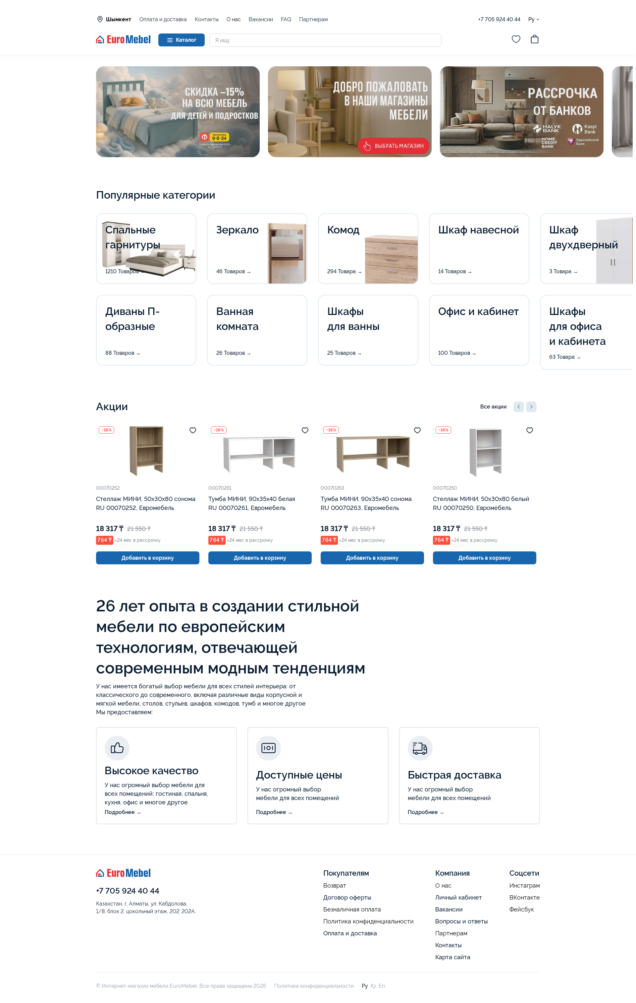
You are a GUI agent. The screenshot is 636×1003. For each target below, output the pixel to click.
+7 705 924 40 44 (499, 19)
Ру (531, 19)
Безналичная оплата (352, 909)
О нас (234, 20)
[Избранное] (516, 40)
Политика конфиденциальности (368, 921)
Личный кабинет (458, 897)
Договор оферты (347, 897)
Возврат (334, 885)
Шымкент (118, 19)
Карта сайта (452, 957)
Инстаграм (524, 885)
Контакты (207, 19)
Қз (373, 986)
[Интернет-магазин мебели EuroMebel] (123, 41)
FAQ (286, 19)
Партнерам (313, 19)
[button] (518, 407)
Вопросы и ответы (461, 921)
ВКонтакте (524, 897)
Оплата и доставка (163, 19)
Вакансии (261, 19)
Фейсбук (521, 909)
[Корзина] (534, 40)
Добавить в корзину (148, 558)
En (382, 986)
